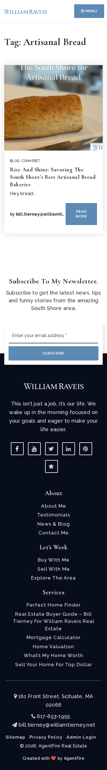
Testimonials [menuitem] (53, 515)
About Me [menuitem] (53, 506)
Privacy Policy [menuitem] (45, 737)
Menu (90, 11)
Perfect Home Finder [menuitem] (54, 605)
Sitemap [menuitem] (15, 737)
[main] (53, 131)
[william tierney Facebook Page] (17, 448)
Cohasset (31, 161)
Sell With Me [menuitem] (53, 569)
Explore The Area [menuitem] (53, 578)
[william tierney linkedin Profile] (68, 448)
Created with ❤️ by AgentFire (53, 758)
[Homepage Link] (26, 11)
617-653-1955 (52, 716)
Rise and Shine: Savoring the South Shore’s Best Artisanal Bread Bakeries (53, 177)
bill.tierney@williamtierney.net (49, 214)
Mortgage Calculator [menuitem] (54, 637)
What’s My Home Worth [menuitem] (53, 655)
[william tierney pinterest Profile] (85, 448)
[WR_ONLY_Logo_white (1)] (54, 386)
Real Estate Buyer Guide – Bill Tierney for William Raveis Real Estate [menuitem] (53, 621)
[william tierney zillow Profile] (51, 466)
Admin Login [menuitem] (81, 737)
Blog (14, 161)
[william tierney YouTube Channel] (34, 448)
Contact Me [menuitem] (54, 533)
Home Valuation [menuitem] (53, 646)
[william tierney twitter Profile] (51, 448)
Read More (81, 213)
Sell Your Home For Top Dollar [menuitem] (53, 664)
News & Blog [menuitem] (53, 524)
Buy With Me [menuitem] (54, 560)
